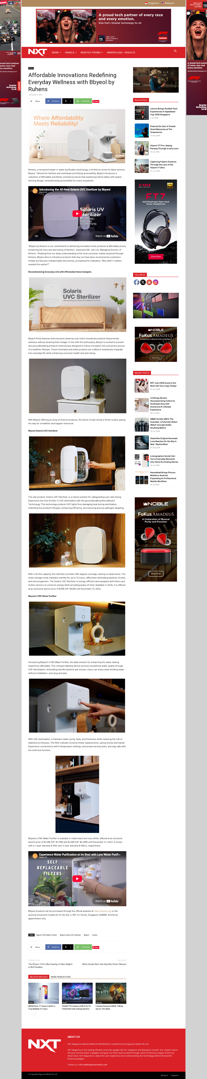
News (55, 52)
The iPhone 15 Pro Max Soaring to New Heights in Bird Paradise (50, 965)
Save (97, 101)
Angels (69, 52)
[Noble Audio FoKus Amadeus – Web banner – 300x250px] (156, 361)
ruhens (94, 935)
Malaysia (164, 1075)
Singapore (175, 1075)
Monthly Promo (91, 52)
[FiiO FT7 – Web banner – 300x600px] (156, 263)
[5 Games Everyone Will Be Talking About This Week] (111, 993)
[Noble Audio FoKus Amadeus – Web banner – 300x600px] (156, 580)
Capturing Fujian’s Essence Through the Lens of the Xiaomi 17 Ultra (163, 164)
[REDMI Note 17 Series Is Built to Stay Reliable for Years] (43, 993)
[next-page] (34, 1014)
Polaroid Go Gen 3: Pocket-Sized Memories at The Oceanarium (163, 129)
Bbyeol (86, 935)
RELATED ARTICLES (39, 977)
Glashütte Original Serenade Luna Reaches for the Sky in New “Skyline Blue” (163, 441)
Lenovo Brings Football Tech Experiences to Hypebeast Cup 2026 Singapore (163, 111)
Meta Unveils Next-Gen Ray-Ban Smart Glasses (104, 964)
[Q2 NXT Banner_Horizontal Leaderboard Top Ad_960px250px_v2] (103, 43)
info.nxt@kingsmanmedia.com (93, 1064)
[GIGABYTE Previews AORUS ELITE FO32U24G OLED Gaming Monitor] (77, 993)
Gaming (99, 1002)
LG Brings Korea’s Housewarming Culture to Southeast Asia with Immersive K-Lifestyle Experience (162, 404)
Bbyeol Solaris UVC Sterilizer (70, 935)
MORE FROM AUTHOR (61, 977)
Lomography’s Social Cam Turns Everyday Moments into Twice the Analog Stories (164, 459)
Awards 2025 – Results (121, 52)
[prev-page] (30, 1014)
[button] (175, 51)
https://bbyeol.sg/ (102, 911)
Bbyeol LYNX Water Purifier (46, 935)
